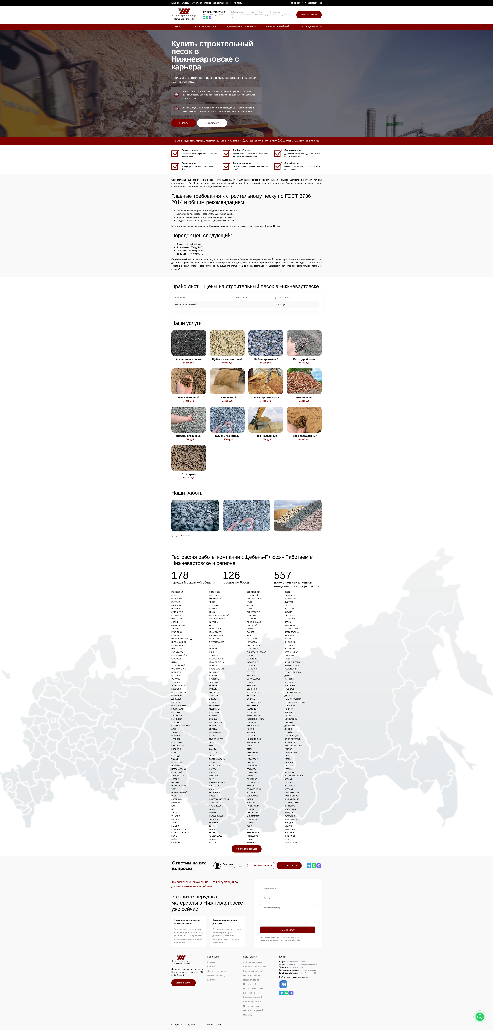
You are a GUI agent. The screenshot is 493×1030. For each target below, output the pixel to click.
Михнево (213, 665)
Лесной (288, 622)
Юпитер (251, 696)
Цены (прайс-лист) (222, 3)
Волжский (290, 816)
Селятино (252, 689)
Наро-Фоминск (178, 642)
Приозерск (252, 836)
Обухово (175, 679)
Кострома (176, 799)
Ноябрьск (289, 833)
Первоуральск (216, 816)
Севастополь (216, 802)
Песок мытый (249, 984)
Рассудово (176, 712)
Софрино (251, 665)
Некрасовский (216, 659)
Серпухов (214, 605)
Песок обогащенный (253, 1010)
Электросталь (254, 612)
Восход (213, 719)
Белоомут (290, 716)
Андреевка (176, 716)
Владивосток (178, 746)
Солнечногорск (217, 619)
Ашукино (213, 686)
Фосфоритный (178, 706)
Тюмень (213, 742)
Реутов (212, 625)
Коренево (176, 702)
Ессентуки (214, 833)
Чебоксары (252, 772)
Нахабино (252, 639)
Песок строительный (253, 988)
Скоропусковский (180, 726)
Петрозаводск (178, 769)
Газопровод (215, 629)
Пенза (250, 776)
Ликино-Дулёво (292, 662)
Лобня (174, 622)
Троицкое (289, 689)
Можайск (176, 615)
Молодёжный (291, 669)
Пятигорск (290, 836)
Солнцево (176, 672)
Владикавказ (291, 843)
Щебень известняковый (241, 26)
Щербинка (289, 655)
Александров (215, 836)
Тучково (175, 682)
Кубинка (213, 652)
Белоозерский (254, 716)
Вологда (175, 756)
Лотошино (252, 669)
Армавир (213, 823)
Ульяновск (214, 766)
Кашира (175, 635)
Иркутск (213, 752)
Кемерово (214, 776)
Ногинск (175, 609)
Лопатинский (178, 665)
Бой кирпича (249, 993)
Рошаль (213, 689)
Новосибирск (254, 739)
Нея (173, 809)
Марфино (251, 709)
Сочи (211, 789)
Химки (212, 612)
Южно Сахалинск (180, 833)
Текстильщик (291, 736)
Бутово (212, 645)
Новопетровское (218, 722)
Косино (251, 729)
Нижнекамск (291, 819)
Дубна (250, 629)
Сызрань (175, 843)
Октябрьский (178, 625)
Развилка (289, 722)
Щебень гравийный (277, 26)
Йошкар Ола (253, 806)
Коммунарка (177, 709)
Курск (212, 772)
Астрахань (214, 792)
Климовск (176, 659)
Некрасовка (290, 682)
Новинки (251, 615)
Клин (249, 602)
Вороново (214, 692)
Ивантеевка (177, 619)
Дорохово (176, 699)
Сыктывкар (252, 813)
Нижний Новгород (294, 746)
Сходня (288, 612)
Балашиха (176, 605)
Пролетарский (216, 669)
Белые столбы (178, 692)
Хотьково (252, 642)
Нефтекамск (253, 833)
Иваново (175, 782)
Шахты (174, 806)
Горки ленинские (255, 719)
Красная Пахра (216, 662)
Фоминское (253, 726)
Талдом (288, 659)
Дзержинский (216, 635)
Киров (288, 759)
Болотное (252, 779)
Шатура (250, 655)
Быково (251, 675)
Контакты (238, 3)
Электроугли (253, 645)
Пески (288, 592)
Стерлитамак (253, 816)
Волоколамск (254, 622)
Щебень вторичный (252, 997)
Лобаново (290, 649)
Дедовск (289, 696)
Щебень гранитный (252, 1002)
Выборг (250, 809)
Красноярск (253, 742)
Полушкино (215, 732)
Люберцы (289, 609)
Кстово (250, 829)
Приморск (290, 806)
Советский (176, 772)
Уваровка (214, 682)
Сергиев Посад (254, 599)
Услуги (175, 26)
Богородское (253, 679)
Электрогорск (178, 669)
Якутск (212, 843)
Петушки (175, 766)
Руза (249, 635)
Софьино (251, 736)
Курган (250, 799)
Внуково (251, 672)
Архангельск (177, 776)
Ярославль (252, 752)
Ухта (211, 826)
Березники (252, 819)
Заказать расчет (309, 14)
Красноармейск (179, 655)
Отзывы (185, 3)
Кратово (175, 595)
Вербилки (251, 686)
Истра (250, 605)
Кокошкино (290, 706)
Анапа (174, 813)
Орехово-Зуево (292, 629)
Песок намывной (251, 980)
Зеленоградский (293, 699)
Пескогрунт (248, 1015)
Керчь (174, 836)
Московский (177, 592)
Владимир (289, 772)
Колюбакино (291, 719)
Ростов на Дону (217, 759)
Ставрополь (253, 782)
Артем (250, 823)
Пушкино (213, 609)
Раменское (214, 592)
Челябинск (290, 742)
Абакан (212, 809)
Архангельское (292, 625)
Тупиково (214, 655)
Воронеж (176, 749)
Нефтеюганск (291, 809)
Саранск (289, 789)
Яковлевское (178, 686)
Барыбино (214, 672)
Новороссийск (179, 786)
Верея (250, 682)
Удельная (289, 615)
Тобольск (252, 802)
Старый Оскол (292, 802)
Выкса (212, 829)
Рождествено (254, 702)
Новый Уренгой (179, 792)
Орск (287, 839)
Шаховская (177, 645)
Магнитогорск (292, 796)
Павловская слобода (182, 639)
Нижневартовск (217, 782)
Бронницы (290, 635)
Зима (211, 779)
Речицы (213, 649)
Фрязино (289, 639)
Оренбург (289, 762)
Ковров (288, 826)
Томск (174, 759)
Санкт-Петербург (293, 739)
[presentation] (172, 535)
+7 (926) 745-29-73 (214, 12)
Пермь (250, 746)
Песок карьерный (251, 1006)
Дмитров (289, 602)
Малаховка (176, 649)
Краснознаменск (293, 692)
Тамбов (250, 786)
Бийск (174, 839)
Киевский (214, 639)
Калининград (291, 752)
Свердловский (254, 592)
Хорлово (251, 712)
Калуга (212, 769)
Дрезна (174, 729)
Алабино (289, 712)
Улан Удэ (289, 782)
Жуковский (252, 595)
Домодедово (215, 599)
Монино (289, 709)
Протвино (214, 679)
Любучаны (214, 709)
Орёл (173, 796)
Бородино (252, 659)
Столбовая (214, 712)
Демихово (290, 726)
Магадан (289, 813)
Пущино (213, 702)
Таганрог (251, 843)
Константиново (293, 672)
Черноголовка (292, 665)
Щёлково (289, 605)
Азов (249, 826)
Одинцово (176, 599)
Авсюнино (214, 706)
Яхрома (213, 675)
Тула (287, 756)
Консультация (212, 123)
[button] (181, 535)
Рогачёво (289, 732)
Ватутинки (176, 719)
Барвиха (213, 716)
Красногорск (215, 632)
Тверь (212, 756)
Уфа (211, 746)
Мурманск (176, 802)
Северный (252, 625)
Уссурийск (214, 819)
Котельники (253, 692)
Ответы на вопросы (201, 3)
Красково (176, 689)
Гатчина (213, 813)
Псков (212, 796)
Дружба (213, 729)
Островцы (176, 696)
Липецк (175, 779)
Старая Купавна (292, 652)
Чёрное (250, 609)
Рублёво (213, 736)
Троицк (175, 629)
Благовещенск (254, 789)
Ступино (251, 619)
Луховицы (290, 642)
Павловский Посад (256, 652)
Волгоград (176, 762)
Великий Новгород (294, 776)
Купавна (289, 645)
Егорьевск (176, 632)
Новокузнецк (253, 766)
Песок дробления (311, 26)
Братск (250, 839)
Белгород (251, 769)
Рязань (288, 769)
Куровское (252, 662)
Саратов (251, 762)
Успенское (214, 726)
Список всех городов (246, 849)
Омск (249, 749)
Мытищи (175, 602)
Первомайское (216, 642)
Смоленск (214, 786)
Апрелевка (290, 619)
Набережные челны (219, 799)
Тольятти (251, 792)
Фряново (176, 739)
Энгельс (175, 816)
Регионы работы (215, 1024)
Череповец (290, 786)
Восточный (252, 649)
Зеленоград (177, 612)
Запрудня (289, 679)
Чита (173, 789)
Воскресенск (291, 599)
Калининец (290, 595)
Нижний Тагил (292, 799)
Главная (175, 3)
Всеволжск (252, 796)
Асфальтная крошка (204, 26)
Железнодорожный (219, 615)
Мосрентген (253, 732)
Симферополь (292, 792)
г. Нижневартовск (313, 3)
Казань (174, 752)
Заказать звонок (289, 865)
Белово (175, 826)
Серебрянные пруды (295, 702)
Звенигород (177, 652)
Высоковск (252, 706)
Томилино (214, 696)
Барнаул (289, 766)
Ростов (288, 749)
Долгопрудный (292, 632)
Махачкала (290, 829)
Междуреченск (178, 829)
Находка (289, 823)
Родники (175, 736)
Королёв (213, 622)
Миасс (212, 839)
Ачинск (174, 823)
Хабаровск (252, 759)
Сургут (250, 756)
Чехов (212, 602)
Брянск (288, 779)
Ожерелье (252, 722)
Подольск (214, 595)
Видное (250, 632)
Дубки (287, 675)
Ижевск (213, 762)
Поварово (290, 686)
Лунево (288, 729)
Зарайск (213, 699)
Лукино (175, 722)
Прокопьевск (215, 806)
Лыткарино (177, 732)
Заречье (251, 699)
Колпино (175, 819)
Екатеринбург (216, 739)
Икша (174, 662)
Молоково (176, 675)
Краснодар (176, 742)
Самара (212, 749)
